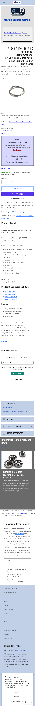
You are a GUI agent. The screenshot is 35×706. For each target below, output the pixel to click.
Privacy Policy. (10, 687)
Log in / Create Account (12, 33)
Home (25, 33)
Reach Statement (11, 297)
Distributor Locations (10, 597)
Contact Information (10, 588)
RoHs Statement (10, 294)
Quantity (3, 178)
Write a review (17, 373)
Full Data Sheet (10, 291)
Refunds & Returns (10, 630)
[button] (4, 2)
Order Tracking (8, 609)
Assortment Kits (6, 131)
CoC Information (11, 299)
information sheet (20, 650)
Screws (3, 133)
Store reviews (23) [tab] (25, 357)
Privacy (6, 626)
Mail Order (7, 605)
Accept (16, 692)
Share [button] (5, 341)
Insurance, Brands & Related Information (16, 411)
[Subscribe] (29, 560)
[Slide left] (13, 110)
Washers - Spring (18, 212)
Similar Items (5, 168)
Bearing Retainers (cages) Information (13, 473)
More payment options (17, 198)
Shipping (6, 634)
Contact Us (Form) (10, 593)
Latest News (19, 534)
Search (6, 614)
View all (3, 446)
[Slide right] (22, 110)
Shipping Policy (8, 407)
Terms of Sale (8, 638)
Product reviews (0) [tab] (9, 357)
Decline (16, 697)
